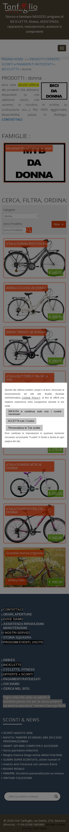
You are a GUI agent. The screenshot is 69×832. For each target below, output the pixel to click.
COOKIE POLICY (31, 398)
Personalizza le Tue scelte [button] (24, 427)
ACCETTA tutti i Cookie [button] (21, 421)
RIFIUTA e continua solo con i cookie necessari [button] (35, 413)
